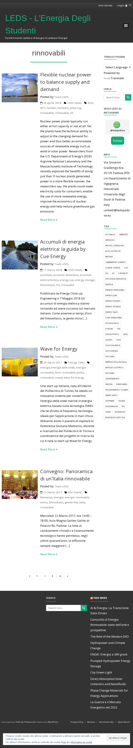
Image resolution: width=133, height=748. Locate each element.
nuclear (51, 108)
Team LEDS (61, 97)
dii (113, 273)
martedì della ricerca (116, 362)
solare (121, 401)
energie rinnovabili (77, 497)
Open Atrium (124, 722)
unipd (58, 377)
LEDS (118, 340)
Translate (117, 78)
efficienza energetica (115, 279)
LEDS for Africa (112, 345)
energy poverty (112, 301)
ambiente (123, 234)
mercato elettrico (114, 367)
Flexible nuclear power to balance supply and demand (65, 81)
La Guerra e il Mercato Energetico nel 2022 (105, 704)
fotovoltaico (47, 285)
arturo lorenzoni (114, 245)
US (71, 113)
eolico (43, 502)
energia (45, 367)
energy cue (67, 280)
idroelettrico (112, 334)
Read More (47, 220)
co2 (126, 268)
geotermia (71, 502)
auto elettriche (113, 251)
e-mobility (123, 273)
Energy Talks (76, 362)
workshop (120, 412)
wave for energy (74, 377)
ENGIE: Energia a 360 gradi (108, 654)
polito (80, 372)
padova (108, 384)
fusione (109, 329)
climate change (112, 268)
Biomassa (46, 497)
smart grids (111, 395)
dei (106, 273)
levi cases (110, 356)
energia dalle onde (63, 367)
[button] (130, 6)
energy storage (85, 280)
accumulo (46, 275)
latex (125, 334)
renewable (47, 113)
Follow (117, 141)
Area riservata (105, 5)
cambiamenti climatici (115, 262)
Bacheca (91, 722)
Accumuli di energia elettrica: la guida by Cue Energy (63, 248)
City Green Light (101, 672)
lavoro (109, 340)
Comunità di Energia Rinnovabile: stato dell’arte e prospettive (109, 624)
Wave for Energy (58, 348)
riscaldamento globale (116, 390)
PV (57, 285)
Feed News (100, 597)
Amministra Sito (106, 722)
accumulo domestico (65, 275)
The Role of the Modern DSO (109, 636)
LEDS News (74, 103)
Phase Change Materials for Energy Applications (109, 693)
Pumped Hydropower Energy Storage (110, 663)
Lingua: (121, 5)
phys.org (75, 108)
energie (58, 497)
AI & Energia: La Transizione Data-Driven (109, 610)
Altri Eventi (75, 492)
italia (82, 502)
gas (118, 329)
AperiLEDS (109, 240)
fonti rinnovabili (65, 372)
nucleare (62, 108)
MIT (42, 108)
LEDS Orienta (111, 351)
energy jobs (111, 295)
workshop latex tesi (115, 417)
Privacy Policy (76, 722)
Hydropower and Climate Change (107, 645)
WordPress (53, 722)
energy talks (111, 312)
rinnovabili (62, 113)
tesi (123, 406)
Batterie (109, 256)
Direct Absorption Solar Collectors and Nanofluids (108, 681)
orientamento (112, 378)
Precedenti (29, 576)
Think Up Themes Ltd (25, 722)
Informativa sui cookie (81, 742)
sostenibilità (111, 406)
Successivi (67, 576)
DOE (90, 103)
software (109, 401)
